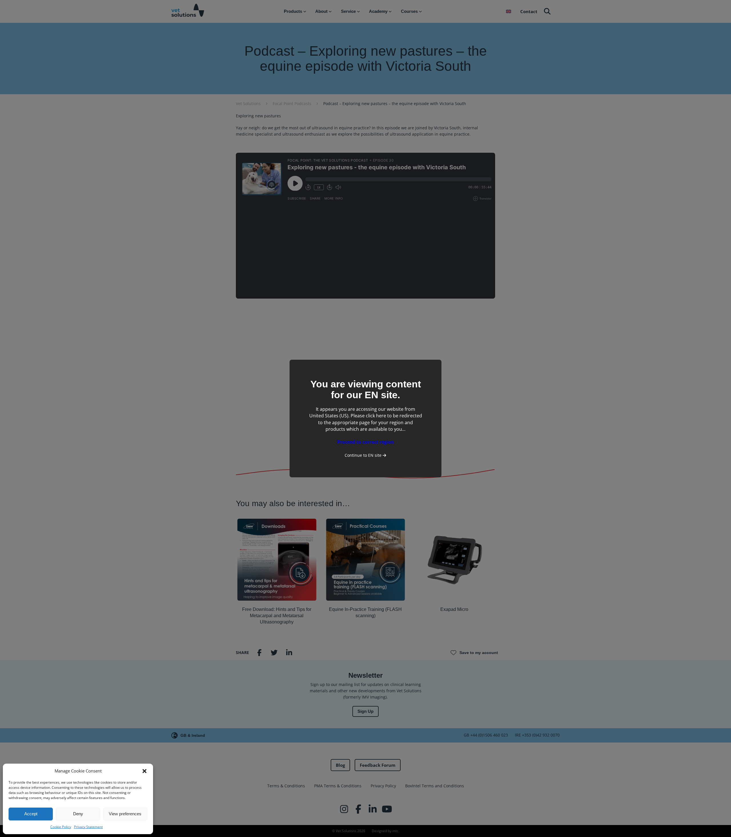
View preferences (125, 813)
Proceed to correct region (365, 442)
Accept (30, 813)
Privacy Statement (88, 826)
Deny (78, 813)
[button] (144, 771)
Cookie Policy (60, 826)
